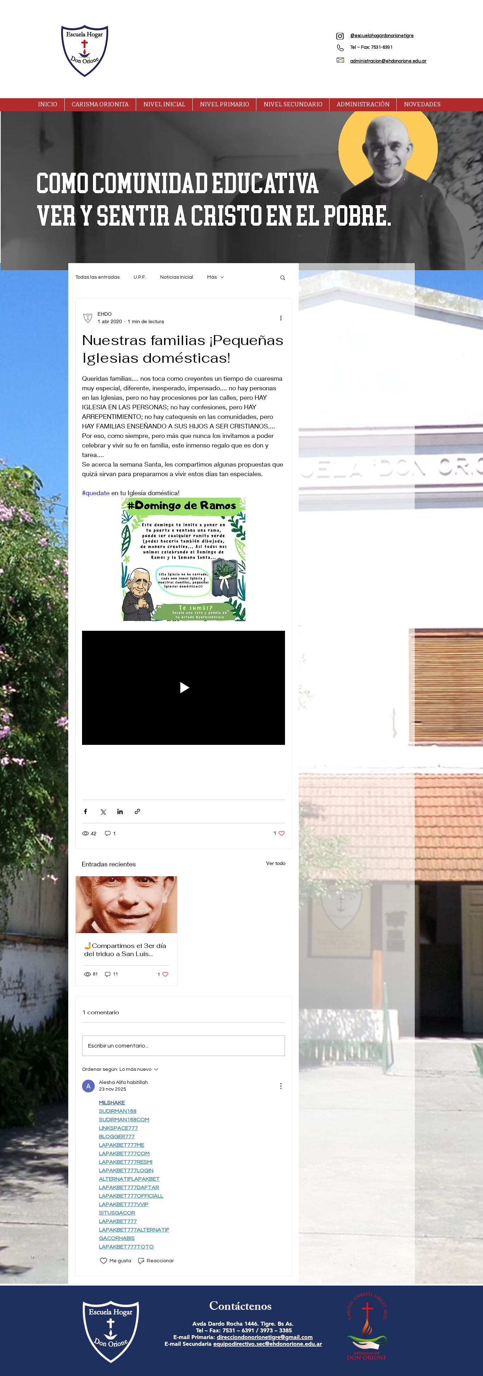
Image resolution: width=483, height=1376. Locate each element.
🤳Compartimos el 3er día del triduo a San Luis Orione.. (125, 950)
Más (212, 277)
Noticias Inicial (176, 277)
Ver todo (275, 863)
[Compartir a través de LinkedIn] (120, 811)
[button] (282, 277)
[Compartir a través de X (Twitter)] (102, 811)
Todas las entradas (97, 277)
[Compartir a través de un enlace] (137, 811)
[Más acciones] (281, 317)
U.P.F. (140, 277)
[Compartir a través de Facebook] (85, 811)
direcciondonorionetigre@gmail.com (265, 1337)
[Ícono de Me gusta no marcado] (103, 1261)
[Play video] (183, 688)
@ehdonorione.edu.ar (293, 1343)
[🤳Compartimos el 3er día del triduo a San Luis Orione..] (126, 904)
